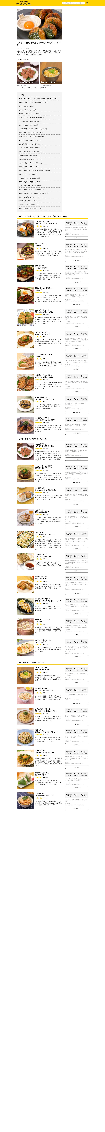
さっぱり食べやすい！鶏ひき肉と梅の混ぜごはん (32, 189)
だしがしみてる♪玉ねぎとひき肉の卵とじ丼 (31, 185)
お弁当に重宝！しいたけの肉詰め (28, 110)
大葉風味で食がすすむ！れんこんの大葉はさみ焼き (33, 129)
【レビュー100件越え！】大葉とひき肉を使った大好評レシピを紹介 (37, 98)
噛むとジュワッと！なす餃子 (27, 106)
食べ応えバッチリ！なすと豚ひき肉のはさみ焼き (32, 136)
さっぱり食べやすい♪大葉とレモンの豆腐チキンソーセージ (35, 170)
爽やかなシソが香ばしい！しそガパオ (29, 114)
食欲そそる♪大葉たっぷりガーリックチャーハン (32, 197)
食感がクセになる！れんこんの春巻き (29, 167)
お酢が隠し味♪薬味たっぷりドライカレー (30, 201)
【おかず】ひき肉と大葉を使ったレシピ (30, 140)
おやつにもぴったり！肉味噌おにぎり (29, 204)
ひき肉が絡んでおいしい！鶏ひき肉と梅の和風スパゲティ (35, 193)
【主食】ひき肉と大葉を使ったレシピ (29, 182)
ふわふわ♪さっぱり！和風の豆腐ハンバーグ (31, 121)
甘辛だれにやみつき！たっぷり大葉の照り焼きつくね (33, 102)
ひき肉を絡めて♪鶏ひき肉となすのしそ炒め (31, 132)
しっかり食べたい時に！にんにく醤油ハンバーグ (32, 148)
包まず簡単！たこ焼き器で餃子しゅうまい (30, 159)
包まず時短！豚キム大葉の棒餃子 (28, 155)
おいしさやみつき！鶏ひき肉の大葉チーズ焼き (32, 117)
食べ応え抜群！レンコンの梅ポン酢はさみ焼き (32, 151)
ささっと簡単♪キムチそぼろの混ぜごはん (30, 208)
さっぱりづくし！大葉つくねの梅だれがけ (30, 163)
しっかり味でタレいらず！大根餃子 (28, 125)
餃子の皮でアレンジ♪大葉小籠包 (28, 174)
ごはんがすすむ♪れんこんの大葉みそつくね (31, 144)
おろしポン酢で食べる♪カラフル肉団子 (29, 178)
